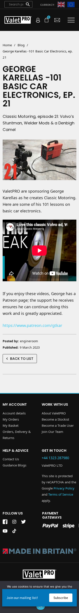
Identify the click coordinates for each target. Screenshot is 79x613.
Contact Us (11, 459)
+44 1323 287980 (55, 458)
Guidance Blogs (14, 465)
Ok (41, 606)
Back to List (21, 358)
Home (7, 45)
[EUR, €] (71, 4)
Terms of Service (60, 494)
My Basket (10, 425)
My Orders (11, 419)
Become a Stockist (55, 419)
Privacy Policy (64, 488)
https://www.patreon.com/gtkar (32, 325)
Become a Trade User (58, 425)
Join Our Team (52, 431)
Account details (14, 413)
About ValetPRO (54, 413)
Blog (21, 45)
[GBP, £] (61, 4)
